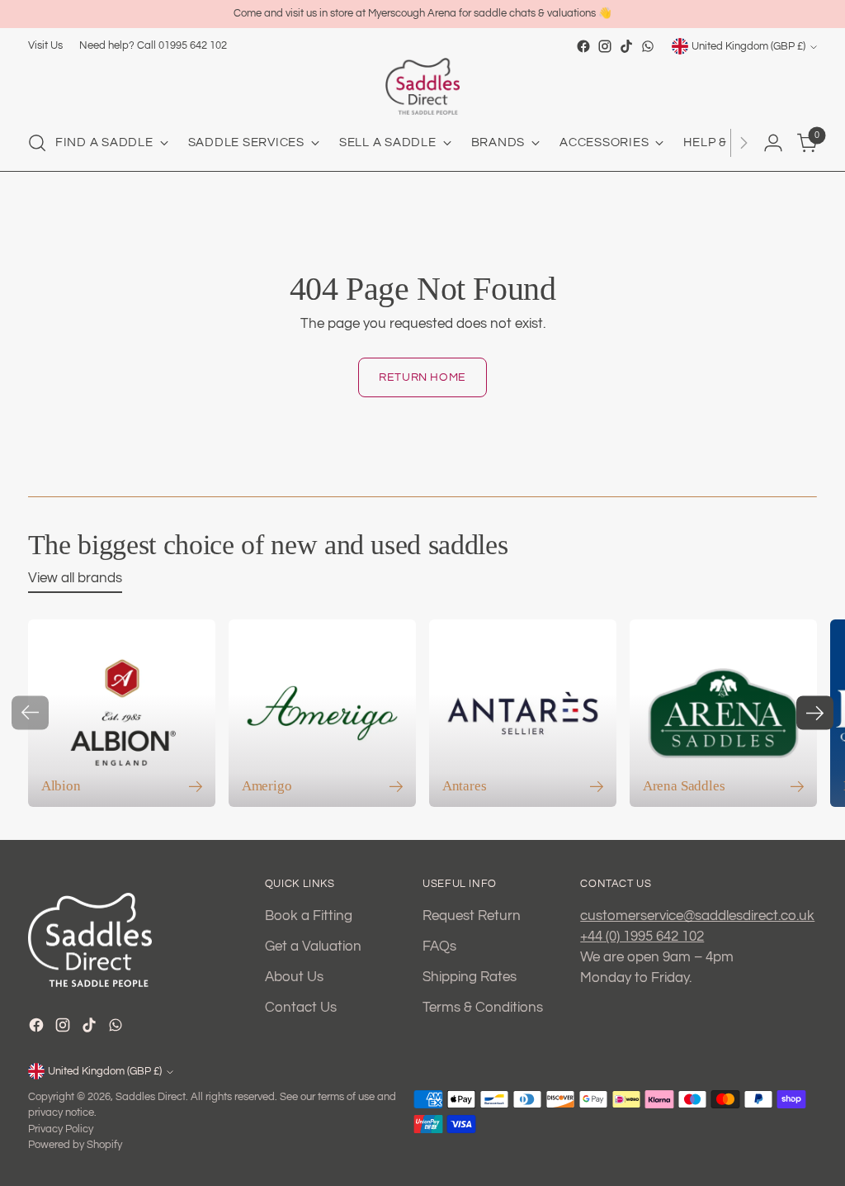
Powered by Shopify (75, 1144)
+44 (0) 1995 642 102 (642, 936)
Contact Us (301, 1007)
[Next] (743, 143)
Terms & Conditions (482, 1007)
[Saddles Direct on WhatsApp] (647, 46)
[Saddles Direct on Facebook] (583, 46)
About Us (294, 977)
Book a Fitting (308, 915)
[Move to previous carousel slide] (30, 713)
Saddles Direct (151, 1097)
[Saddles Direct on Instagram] (604, 46)
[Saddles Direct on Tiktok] (626, 46)
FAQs (439, 946)
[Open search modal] (37, 142)
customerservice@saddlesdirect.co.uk (697, 915)
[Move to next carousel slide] (814, 713)
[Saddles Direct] (422, 86)
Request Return (471, 915)
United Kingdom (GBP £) (748, 46)
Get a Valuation (313, 946)
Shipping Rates (469, 977)
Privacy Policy (60, 1129)
